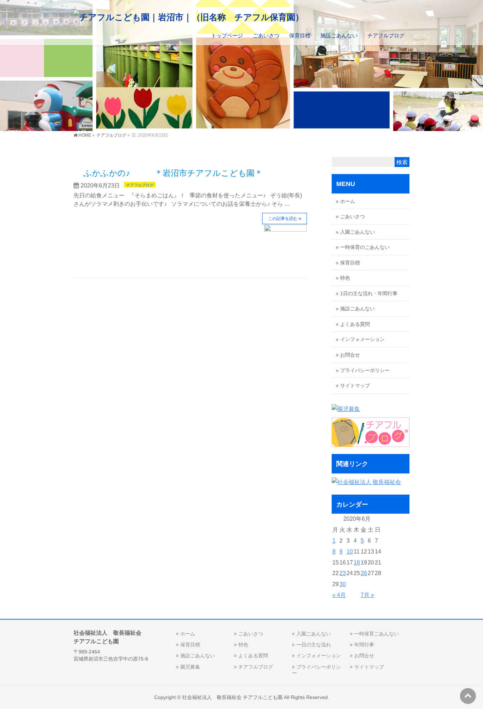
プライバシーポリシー (365, 370)
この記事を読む (283, 218)
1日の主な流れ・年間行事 (368, 293)
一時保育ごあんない (376, 634)
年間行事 (364, 644)
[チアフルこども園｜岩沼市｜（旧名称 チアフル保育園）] (189, 17)
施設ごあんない (357, 308)
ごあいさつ (352, 216)
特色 (345, 278)
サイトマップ (355, 385)
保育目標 (350, 262)
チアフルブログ (139, 185)
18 (357, 563)
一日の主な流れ (313, 644)
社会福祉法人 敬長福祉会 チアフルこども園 (232, 697)
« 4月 (339, 595)
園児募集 (190, 667)
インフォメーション (362, 339)
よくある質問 (355, 324)
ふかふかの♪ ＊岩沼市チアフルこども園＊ (173, 173)
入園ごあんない (357, 232)
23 (342, 573)
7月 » (367, 595)
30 (342, 584)
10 (350, 552)
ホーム (347, 201)
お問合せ (350, 355)
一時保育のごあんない (365, 247)
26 (364, 573)
